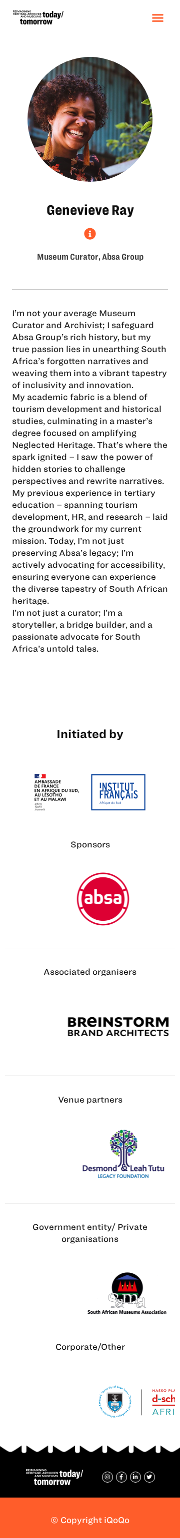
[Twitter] (149, 1477)
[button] (158, 17)
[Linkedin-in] (135, 1477)
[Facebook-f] (121, 1477)
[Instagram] (107, 1477)
